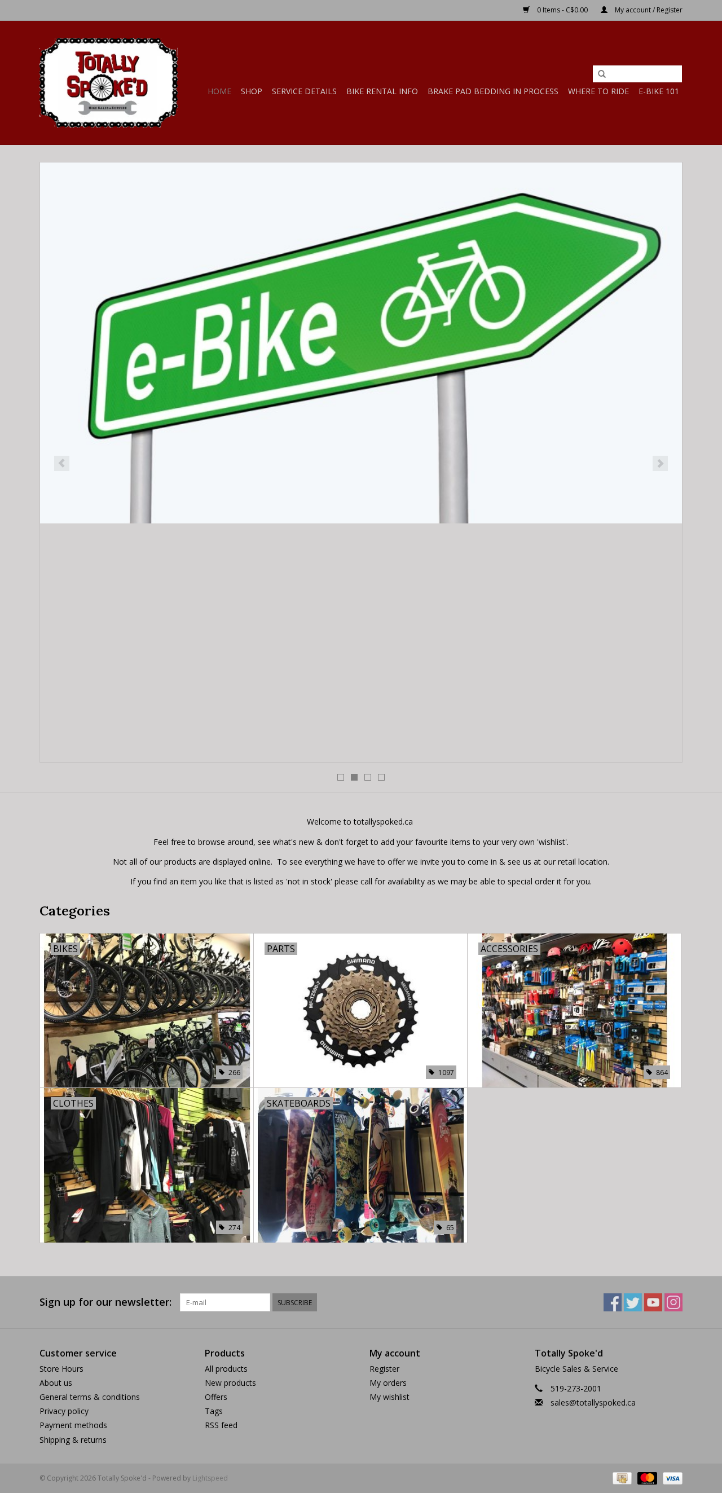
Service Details (304, 91)
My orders (388, 1382)
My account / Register (648, 10)
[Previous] (61, 463)
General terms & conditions (89, 1396)
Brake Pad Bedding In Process (493, 91)
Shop (251, 91)
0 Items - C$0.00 (562, 10)
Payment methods (73, 1425)
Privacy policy (64, 1411)
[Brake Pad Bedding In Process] (361, 348)
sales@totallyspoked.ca (593, 1402)
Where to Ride (598, 91)
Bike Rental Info (382, 91)
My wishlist (389, 1396)
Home (219, 91)
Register (384, 1368)
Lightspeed (210, 1478)
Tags (214, 1411)
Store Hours (61, 1368)
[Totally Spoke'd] (108, 82)
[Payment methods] (621, 1477)
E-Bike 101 (659, 91)
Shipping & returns (73, 1439)
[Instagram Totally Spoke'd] (673, 1302)
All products (226, 1368)
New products (230, 1382)
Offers (216, 1396)
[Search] (601, 74)
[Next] (660, 463)
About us (55, 1382)
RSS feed (221, 1425)
